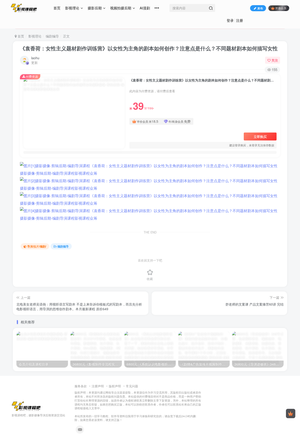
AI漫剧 (145, 7)
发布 (260, 8)
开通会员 (280, 8)
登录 (230, 20)
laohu (35, 57)
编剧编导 (52, 36)
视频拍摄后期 (120, 7)
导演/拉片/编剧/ (36, 246)
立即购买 (260, 136)
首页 (56, 7)
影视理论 (72, 7)
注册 (239, 20)
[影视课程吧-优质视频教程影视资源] (26, 406)
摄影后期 (95, 7)
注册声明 (98, 386)
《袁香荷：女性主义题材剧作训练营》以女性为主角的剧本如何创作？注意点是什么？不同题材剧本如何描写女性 (149, 48)
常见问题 (132, 386)
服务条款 (81, 386)
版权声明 (115, 386)
